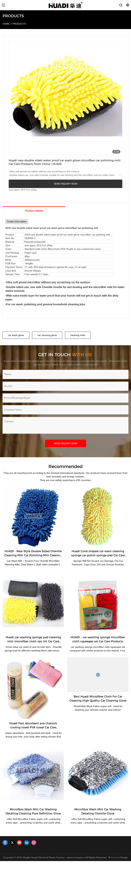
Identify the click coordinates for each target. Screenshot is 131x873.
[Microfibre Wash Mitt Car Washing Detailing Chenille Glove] (97, 774)
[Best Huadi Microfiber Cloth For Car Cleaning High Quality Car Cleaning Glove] (97, 675)
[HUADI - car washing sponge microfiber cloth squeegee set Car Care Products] (97, 602)
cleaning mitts (77, 335)
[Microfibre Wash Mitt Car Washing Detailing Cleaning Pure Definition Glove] (33, 774)
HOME (6, 23)
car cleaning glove (47, 335)
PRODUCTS (19, 23)
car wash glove (16, 335)
